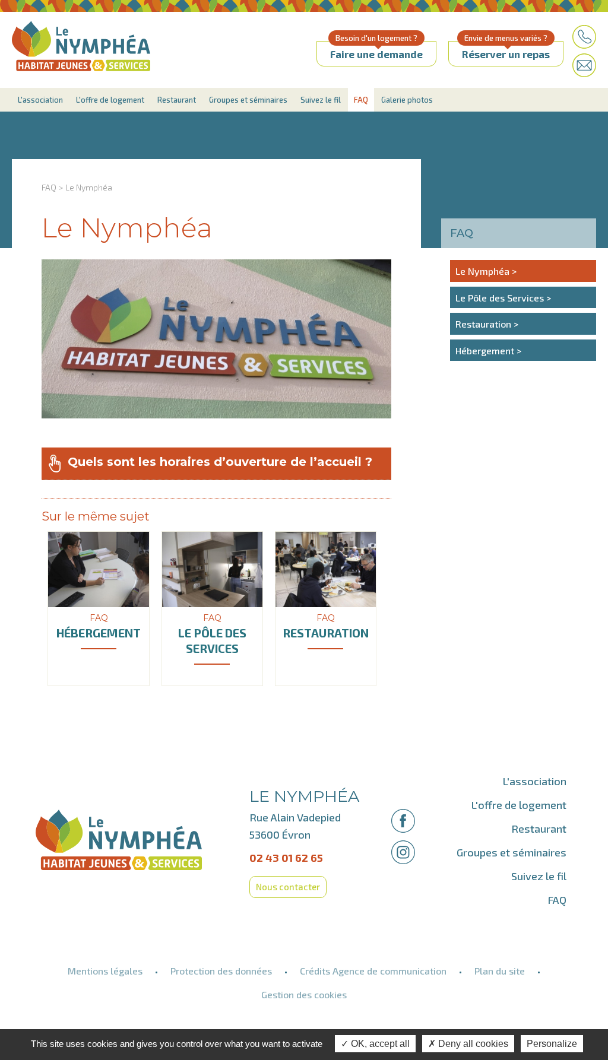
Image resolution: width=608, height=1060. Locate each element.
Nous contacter (288, 886)
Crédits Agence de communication (373, 970)
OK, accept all (379, 1044)
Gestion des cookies (304, 994)
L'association (40, 99)
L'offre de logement (110, 99)
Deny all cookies (472, 1044)
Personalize (552, 1044)
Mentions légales (105, 970)
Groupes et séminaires (248, 99)
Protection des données (221, 970)
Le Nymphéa (88, 187)
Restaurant (176, 99)
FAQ (361, 99)
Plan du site (499, 970)
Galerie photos (407, 99)
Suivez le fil (320, 99)
